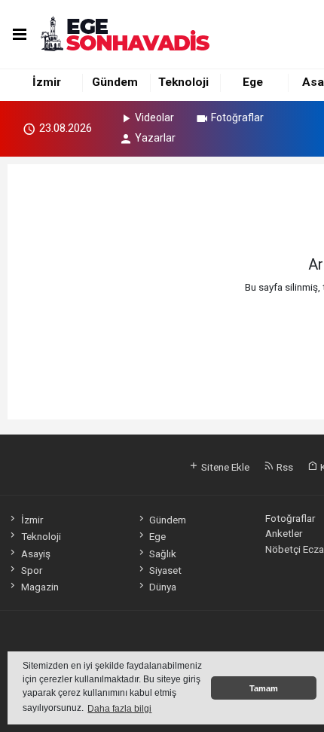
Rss (283, 467)
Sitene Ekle (224, 467)
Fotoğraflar (237, 117)
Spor (31, 570)
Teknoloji (183, 82)
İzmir (46, 82)
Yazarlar (155, 138)
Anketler (283, 533)
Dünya (162, 587)
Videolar (154, 117)
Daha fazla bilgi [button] (119, 708)
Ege (253, 82)
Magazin (39, 587)
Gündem (115, 82)
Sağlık (162, 553)
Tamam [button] (263, 688)
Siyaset (165, 570)
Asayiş (35, 553)
